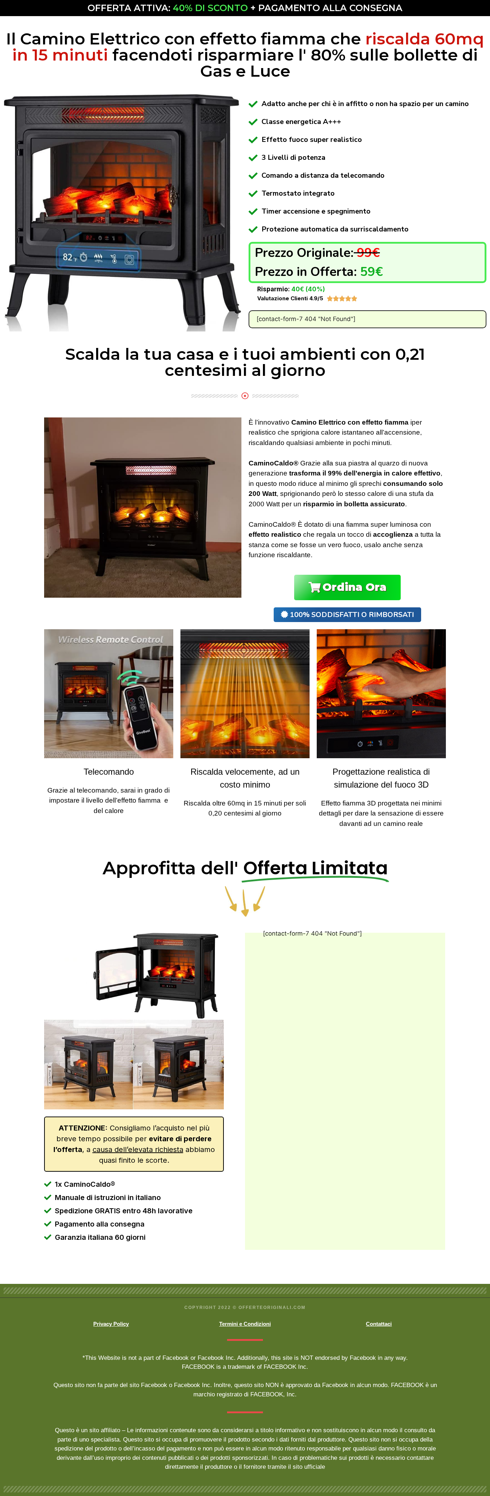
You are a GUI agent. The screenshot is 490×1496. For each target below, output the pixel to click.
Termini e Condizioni (245, 1324)
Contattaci (379, 1324)
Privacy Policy (111, 1324)
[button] (347, 587)
